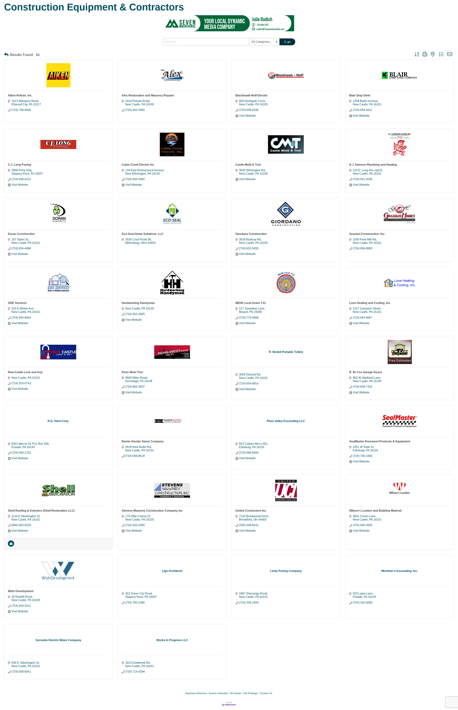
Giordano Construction (251, 233)
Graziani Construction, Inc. (367, 233)
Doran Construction (21, 233)
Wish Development (20, 591)
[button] (6, 55)
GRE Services (17, 302)
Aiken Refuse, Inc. (20, 95)
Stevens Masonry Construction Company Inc (152, 510)
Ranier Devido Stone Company (143, 441)
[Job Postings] (11, 545)
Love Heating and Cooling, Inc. (370, 302)
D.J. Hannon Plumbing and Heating (373, 164)
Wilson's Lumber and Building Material (375, 510)
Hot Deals (235, 693)
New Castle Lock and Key (25, 372)
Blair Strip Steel (359, 95)
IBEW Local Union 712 (250, 302)
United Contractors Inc (250, 510)
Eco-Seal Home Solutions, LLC (143, 233)
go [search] (289, 41)
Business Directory (196, 693)
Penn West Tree (132, 372)
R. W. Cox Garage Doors (365, 372)
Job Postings (250, 693)
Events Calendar (218, 693)
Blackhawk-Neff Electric (251, 95)
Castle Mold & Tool (248, 164)
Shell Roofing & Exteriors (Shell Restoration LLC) (41, 510)
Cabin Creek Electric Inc (138, 164)
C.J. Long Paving (19, 164)
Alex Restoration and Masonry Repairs (148, 95)
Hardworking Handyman (138, 302)
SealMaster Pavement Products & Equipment (379, 441)
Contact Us (266, 693)
